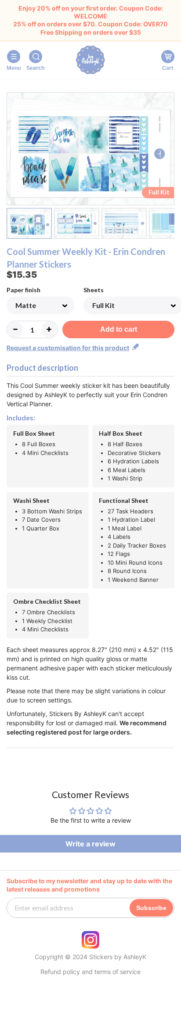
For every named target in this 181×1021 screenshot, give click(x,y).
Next (168, 150)
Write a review (90, 843)
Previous (12, 150)
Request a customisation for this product (68, 347)
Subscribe (151, 907)
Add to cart (118, 329)
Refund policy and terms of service (90, 972)
